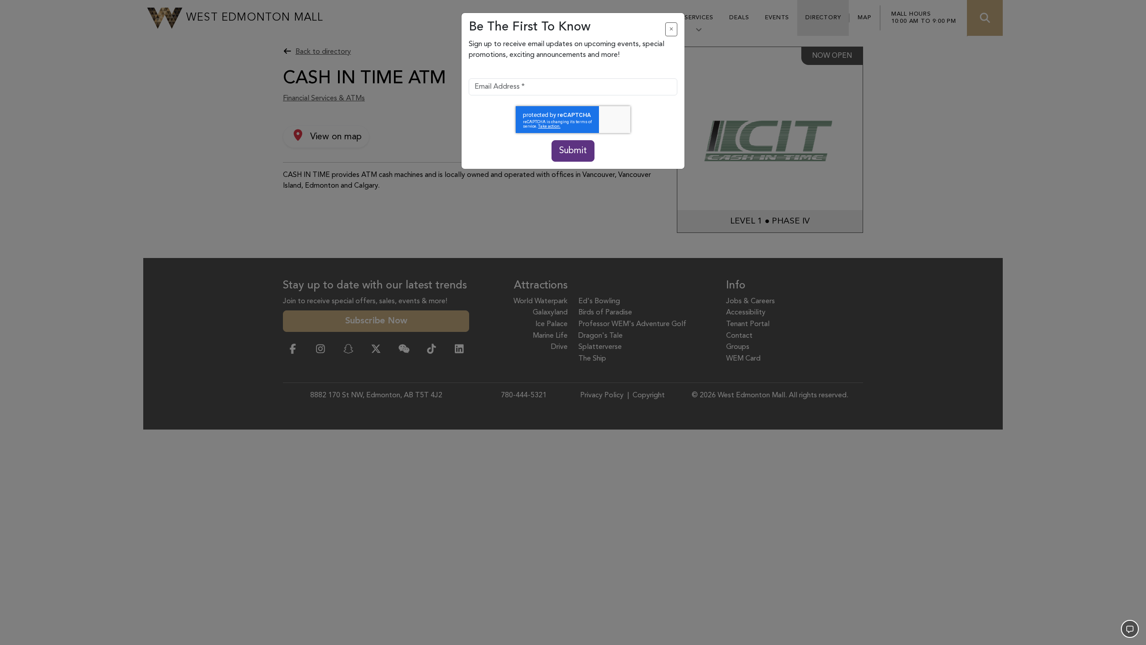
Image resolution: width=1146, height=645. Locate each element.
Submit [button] (573, 150)
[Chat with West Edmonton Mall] (1130, 629)
